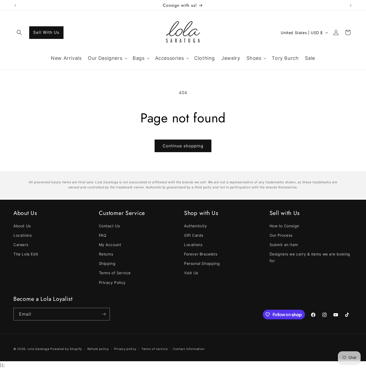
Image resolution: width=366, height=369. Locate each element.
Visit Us (191, 273)
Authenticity (195, 226)
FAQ (103, 235)
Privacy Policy (112, 282)
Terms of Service (115, 273)
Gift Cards (193, 235)
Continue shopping (183, 145)
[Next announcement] (351, 5)
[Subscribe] (104, 314)
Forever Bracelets (200, 254)
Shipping (107, 263)
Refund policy (98, 349)
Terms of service (154, 349)
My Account (110, 244)
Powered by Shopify (66, 349)
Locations (22, 235)
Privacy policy (125, 349)
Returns (106, 254)
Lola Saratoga (38, 349)
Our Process (281, 235)
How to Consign (284, 226)
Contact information (188, 349)
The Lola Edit (25, 254)
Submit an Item (284, 244)
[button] (19, 32)
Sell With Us (46, 32)
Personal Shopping (202, 263)
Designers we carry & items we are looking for (310, 257)
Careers (20, 244)
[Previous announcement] (15, 5)
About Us (22, 226)
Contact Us (109, 226)
